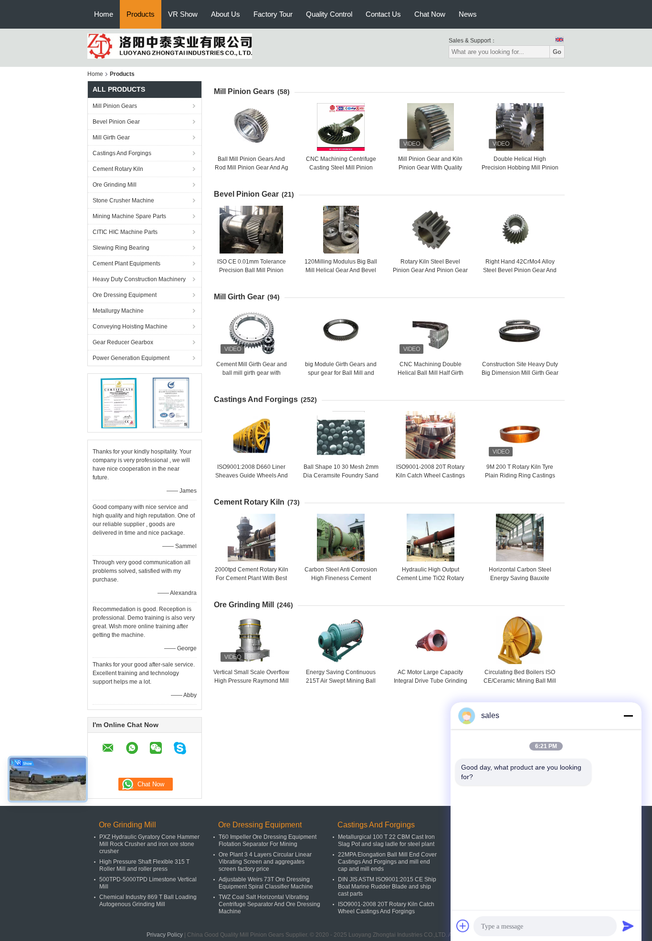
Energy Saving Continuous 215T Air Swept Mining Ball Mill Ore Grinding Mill (341, 681)
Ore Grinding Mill (115, 184)
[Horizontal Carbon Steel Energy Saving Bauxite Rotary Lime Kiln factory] (519, 537)
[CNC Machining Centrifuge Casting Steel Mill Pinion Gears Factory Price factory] (340, 127)
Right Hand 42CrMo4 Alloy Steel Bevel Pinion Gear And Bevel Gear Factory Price (520, 270)
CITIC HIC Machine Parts (125, 232)
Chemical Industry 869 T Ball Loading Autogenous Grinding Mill (148, 901)
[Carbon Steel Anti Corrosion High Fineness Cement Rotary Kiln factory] (340, 537)
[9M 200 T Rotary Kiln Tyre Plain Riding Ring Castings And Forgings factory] (519, 435)
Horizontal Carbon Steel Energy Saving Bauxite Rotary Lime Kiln (520, 578)
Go (557, 51)
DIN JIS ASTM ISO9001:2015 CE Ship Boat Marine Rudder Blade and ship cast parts (387, 886)
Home (103, 14)
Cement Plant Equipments (126, 263)
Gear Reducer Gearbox (123, 342)
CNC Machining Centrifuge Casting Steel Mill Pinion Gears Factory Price (341, 168)
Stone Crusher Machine (123, 200)
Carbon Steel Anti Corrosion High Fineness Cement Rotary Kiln (341, 578)
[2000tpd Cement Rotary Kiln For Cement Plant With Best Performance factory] (251, 537)
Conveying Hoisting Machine (130, 326)
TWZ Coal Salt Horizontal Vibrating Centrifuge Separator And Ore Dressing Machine (269, 904)
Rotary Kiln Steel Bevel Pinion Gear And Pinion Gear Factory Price (430, 270)
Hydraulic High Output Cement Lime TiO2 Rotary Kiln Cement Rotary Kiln (430, 578)
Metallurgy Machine (118, 310)
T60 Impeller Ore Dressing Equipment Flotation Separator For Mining (267, 840)
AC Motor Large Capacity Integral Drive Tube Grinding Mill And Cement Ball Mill (430, 681)
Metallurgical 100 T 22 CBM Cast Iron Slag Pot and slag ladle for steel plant (386, 840)
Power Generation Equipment (131, 358)
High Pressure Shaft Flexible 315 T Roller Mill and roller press (144, 865)
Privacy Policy (165, 934)
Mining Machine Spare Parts (129, 216)
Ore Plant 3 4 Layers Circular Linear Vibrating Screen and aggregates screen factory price (265, 861)
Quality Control (329, 14)
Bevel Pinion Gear (116, 121)
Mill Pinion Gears (115, 106)
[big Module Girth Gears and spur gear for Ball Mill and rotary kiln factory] (340, 332)
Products (140, 14)
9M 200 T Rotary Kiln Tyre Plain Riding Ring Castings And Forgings (520, 475)
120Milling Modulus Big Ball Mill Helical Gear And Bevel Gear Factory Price (341, 270)
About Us (225, 14)
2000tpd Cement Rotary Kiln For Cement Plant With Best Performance (251, 578)
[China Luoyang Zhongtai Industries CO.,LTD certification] (119, 402)
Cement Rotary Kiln (118, 169)
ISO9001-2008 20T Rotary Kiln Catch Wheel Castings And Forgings (430, 475)
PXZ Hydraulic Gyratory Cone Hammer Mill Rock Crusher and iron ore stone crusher (149, 844)
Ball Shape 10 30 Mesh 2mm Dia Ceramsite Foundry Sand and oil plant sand (341, 475)
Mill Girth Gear (111, 137)
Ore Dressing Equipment (125, 295)
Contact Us (383, 14)
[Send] (628, 925)
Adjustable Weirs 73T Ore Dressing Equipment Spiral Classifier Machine (266, 883)
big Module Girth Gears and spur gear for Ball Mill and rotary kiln (341, 373)
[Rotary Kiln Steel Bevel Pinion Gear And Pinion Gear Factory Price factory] (430, 230)
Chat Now (429, 14)
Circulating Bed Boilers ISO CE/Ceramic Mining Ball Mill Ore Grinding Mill (520, 681)
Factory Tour (273, 14)
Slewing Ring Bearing (121, 247)
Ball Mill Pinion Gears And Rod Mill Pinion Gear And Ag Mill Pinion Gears (251, 168)
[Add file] (463, 925)
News (468, 14)
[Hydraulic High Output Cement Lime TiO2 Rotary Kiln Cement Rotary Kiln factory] (430, 537)
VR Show (183, 14)
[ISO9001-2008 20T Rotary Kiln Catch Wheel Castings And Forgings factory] (430, 435)
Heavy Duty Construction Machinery (139, 279)
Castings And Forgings (122, 153)
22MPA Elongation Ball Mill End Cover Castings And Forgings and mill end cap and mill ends (387, 861)
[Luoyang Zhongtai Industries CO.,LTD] (169, 45)
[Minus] (628, 715)
